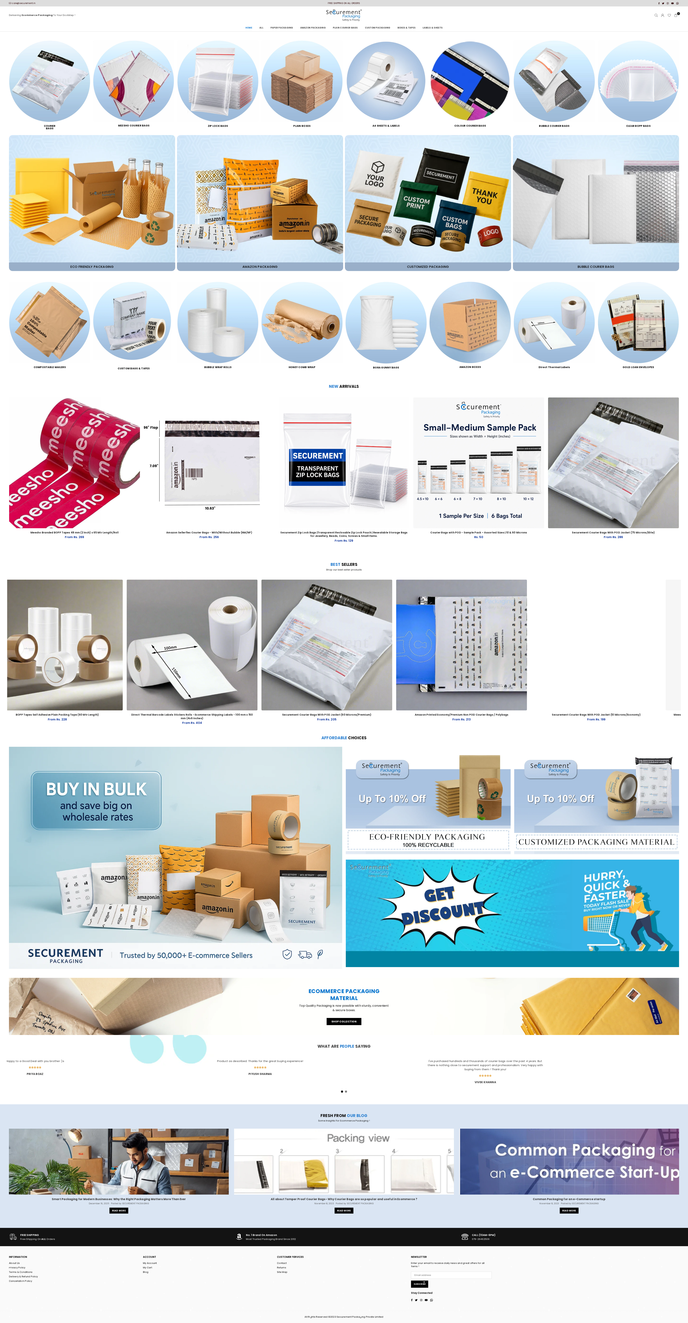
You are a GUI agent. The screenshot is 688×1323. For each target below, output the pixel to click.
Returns (281, 1267)
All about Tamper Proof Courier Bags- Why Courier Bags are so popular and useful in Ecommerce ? (344, 1199)
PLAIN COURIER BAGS (345, 27)
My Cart (147, 1267)
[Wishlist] (669, 15)
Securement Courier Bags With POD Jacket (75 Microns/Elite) (613, 532)
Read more (119, 1210)
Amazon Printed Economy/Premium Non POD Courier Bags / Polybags (568, 714)
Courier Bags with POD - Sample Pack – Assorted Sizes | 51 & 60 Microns (478, 532)
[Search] (656, 15)
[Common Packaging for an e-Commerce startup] (569, 1162)
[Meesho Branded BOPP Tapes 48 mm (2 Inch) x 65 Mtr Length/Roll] (74, 462)
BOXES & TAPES (406, 27)
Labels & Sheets (433, 27)
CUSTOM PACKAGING (377, 27)
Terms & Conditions (21, 1272)
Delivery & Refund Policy (23, 1276)
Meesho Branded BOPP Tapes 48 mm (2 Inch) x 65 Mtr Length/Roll (74, 532)
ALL (261, 27)
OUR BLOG (357, 1115)
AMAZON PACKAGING (313, 27)
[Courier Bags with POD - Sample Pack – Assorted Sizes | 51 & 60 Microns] (478, 462)
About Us (14, 1263)
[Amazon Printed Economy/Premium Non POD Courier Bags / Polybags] (568, 645)
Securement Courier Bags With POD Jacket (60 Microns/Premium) (433, 714)
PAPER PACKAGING (282, 27)
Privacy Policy (17, 1267)
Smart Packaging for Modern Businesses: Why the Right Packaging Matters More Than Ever (119, 1199)
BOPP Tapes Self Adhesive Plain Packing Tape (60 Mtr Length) (164, 714)
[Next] (683, 656)
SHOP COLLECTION (344, 1021)
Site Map (282, 1272)
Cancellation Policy (20, 1281)
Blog (145, 1272)
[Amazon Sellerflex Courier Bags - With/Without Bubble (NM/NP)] (209, 462)
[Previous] (5, 656)
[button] (676, 15)
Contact (282, 1263)
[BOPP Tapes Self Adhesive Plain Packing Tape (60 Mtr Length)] (164, 645)
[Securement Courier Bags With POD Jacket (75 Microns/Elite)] (613, 462)
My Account (150, 1263)
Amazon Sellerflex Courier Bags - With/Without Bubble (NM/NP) (209, 532)
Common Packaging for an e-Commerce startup (569, 1199)
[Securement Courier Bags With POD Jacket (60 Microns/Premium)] (433, 645)
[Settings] (663, 15)
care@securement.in (23, 3)
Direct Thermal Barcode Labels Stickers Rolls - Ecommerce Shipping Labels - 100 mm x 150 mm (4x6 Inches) (299, 716)
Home (248, 27)
